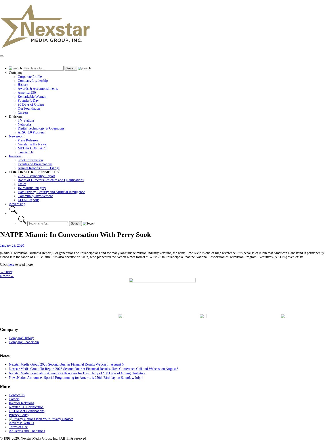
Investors (15, 156)
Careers (23, 112)
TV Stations (26, 120)
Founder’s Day (28, 100)
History (23, 84)
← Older (6, 272)
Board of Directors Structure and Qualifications (51, 180)
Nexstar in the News (32, 144)
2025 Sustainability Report (36, 176)
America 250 (27, 92)
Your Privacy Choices (57, 419)
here (11, 264)
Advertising (17, 204)
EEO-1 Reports (28, 200)
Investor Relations (21, 403)
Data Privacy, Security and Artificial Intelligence (51, 192)
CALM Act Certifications (26, 411)
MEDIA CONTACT (32, 148)
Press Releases (28, 140)
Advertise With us (21, 423)
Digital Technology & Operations (41, 128)
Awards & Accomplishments (38, 88)
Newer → (7, 276)
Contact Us (25, 152)
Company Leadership (33, 80)
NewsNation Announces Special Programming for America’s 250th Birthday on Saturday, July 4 (76, 377)
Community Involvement (35, 196)
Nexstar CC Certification (26, 407)
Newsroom (16, 136)
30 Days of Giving (31, 104)
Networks (24, 124)
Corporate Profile (30, 76)
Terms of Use (18, 427)
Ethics (22, 184)
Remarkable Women (32, 96)
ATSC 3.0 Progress (31, 132)
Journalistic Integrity (32, 188)
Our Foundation (29, 108)
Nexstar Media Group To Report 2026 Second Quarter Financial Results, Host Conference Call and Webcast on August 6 (93, 369)
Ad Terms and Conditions (27, 431)
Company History (21, 338)
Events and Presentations (35, 164)
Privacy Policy (19, 415)
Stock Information (30, 160)
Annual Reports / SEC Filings (38, 168)
